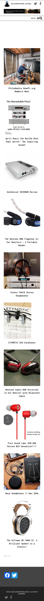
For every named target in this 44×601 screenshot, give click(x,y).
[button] (33, 18)
